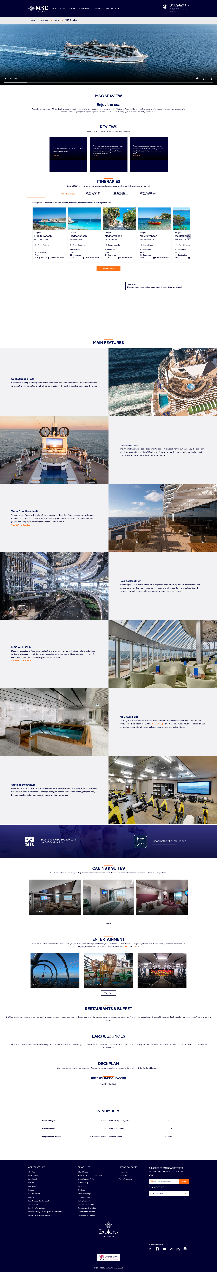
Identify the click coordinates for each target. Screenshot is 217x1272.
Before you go (83, 1183)
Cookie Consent (34, 1194)
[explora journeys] (108, 1229)
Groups (31, 1183)
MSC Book (32, 1186)
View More (108, 993)
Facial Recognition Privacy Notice (40, 1201)
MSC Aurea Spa (158, 724)
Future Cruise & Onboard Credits (90, 1176)
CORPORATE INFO (36, 1167)
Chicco (135, 947)
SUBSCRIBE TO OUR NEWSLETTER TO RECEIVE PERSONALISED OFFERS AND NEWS (166, 1172)
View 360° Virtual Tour (21, 525)
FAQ (79, 1186)
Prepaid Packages (84, 1194)
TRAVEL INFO (84, 1167)
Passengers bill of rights (87, 1208)
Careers (31, 1190)
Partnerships (33, 1176)
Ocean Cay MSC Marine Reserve (40, 1215)
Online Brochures (125, 1179)
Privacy (31, 1197)
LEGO (126, 947)
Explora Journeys (113, 8)
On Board (72, 8)
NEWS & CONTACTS (128, 1167)
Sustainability (85, 8)
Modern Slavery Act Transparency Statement (44, 1212)
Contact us (173, 11)
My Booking (98, 8)
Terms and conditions (86, 1205)
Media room (123, 1172)
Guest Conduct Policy (86, 1179)
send (184, 1181)
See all (108, 923)
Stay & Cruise (83, 1172)
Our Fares (81, 1190)
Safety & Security (84, 1201)
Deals (53, 8)
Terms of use (33, 1205)
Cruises (62, 8)
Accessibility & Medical (86, 1212)
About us (31, 1172)
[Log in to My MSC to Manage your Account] (165, 7)
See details (55, 897)
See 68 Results (108, 268)
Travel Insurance (84, 1197)
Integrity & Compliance (36, 1208)
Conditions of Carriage (86, 1215)
